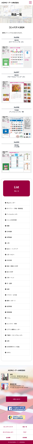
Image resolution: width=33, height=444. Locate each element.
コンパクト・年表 (12, 324)
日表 (8, 341)
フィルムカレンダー (12, 214)
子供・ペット (10, 277)
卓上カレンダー (11, 203)
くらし (9, 318)
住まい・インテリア (12, 249)
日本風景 (9, 231)
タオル (9, 352)
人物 (8, 243)
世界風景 (9, 237)
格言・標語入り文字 (12, 266)
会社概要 (8, 437)
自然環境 (9, 306)
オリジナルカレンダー (8, 432)
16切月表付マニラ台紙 (13, 347)
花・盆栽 (9, 283)
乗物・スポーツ (11, 300)
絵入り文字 (10, 272)
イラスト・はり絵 (12, 295)
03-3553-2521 (15, 377)
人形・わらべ (10, 254)
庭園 (8, 226)
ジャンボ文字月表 (12, 220)
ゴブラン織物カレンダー (13, 329)
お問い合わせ (16, 399)
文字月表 (9, 260)
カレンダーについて (8, 426)
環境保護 (9, 312)
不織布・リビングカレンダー (15, 335)
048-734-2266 (15, 387)
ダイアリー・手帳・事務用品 (15, 208)
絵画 (8, 289)
